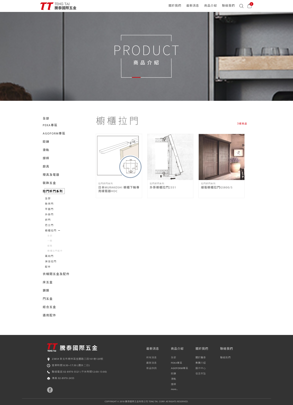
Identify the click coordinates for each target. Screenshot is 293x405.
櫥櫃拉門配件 (55, 251)
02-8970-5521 (71, 372)
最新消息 (192, 5)
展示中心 (200, 368)
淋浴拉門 (51, 261)
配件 (48, 267)
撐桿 (173, 384)
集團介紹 (200, 363)
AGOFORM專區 (179, 368)
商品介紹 (210, 5)
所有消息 (151, 358)
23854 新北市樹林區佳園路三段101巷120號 (77, 359)
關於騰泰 (200, 358)
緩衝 (49, 246)
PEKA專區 (176, 363)
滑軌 (173, 379)
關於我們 (174, 5)
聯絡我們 (228, 5)
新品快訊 (151, 368)
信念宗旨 (200, 374)
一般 (49, 241)
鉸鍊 (173, 374)
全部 (46, 118)
